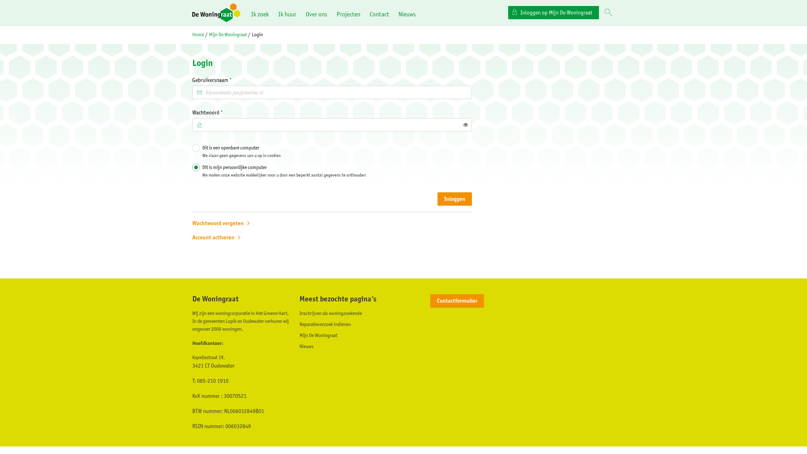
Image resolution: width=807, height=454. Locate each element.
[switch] (465, 125)
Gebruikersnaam (222, 79)
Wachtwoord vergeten (218, 223)
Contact (379, 14)
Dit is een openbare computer (241, 151)
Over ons (316, 14)
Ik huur (287, 14)
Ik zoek (260, 14)
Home (198, 35)
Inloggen (454, 198)
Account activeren (213, 237)
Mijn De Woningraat (228, 35)
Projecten (348, 14)
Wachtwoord (217, 112)
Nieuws (407, 14)
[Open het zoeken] (608, 13)
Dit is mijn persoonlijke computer (284, 171)
